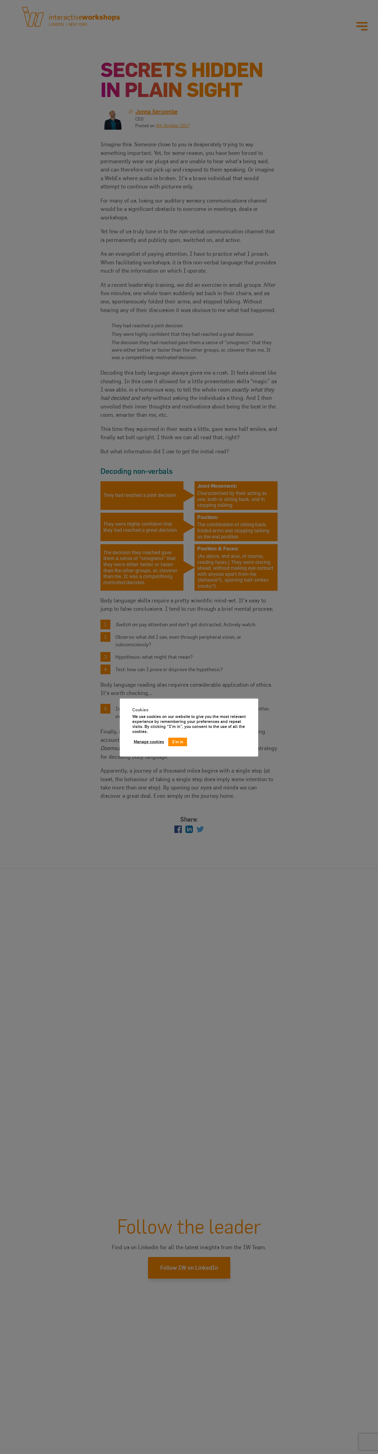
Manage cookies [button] (149, 741)
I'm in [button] (177, 741)
